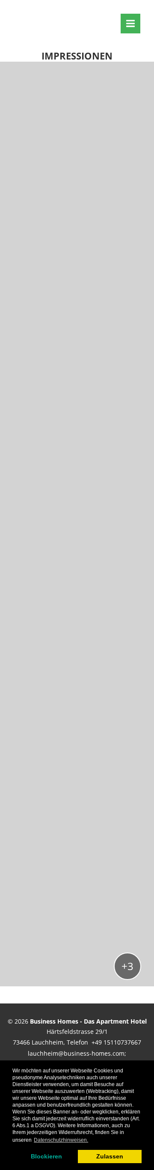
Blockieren (46, 1156)
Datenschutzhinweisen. (61, 1140)
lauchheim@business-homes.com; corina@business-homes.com (77, 1058)
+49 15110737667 (116, 1042)
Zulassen (109, 1156)
